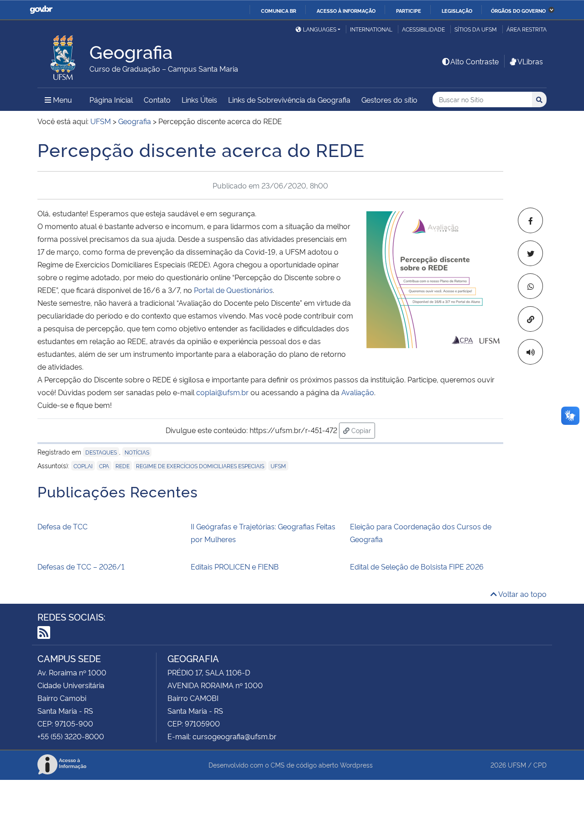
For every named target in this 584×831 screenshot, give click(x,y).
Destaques (101, 452)
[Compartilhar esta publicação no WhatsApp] (530, 286)
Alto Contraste (474, 61)
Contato (157, 99)
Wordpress (356, 764)
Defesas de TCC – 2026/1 (81, 566)
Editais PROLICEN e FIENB (235, 566)
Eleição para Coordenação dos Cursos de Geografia (420, 532)
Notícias (137, 452)
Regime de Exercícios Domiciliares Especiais (200, 466)
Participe (408, 10)
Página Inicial (111, 99)
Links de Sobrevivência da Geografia (289, 99)
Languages (319, 29)
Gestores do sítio (389, 99)
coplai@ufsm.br (222, 392)
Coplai (83, 466)
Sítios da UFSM (475, 29)
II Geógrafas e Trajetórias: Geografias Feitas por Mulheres (263, 532)
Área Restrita (526, 29)
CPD (540, 764)
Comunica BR (278, 10)
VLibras (530, 61)
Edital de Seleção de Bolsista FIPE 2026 (417, 566)
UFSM (278, 466)
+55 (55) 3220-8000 (70, 736)
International (371, 29)
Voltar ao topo (522, 594)
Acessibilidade (423, 29)
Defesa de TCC (62, 526)
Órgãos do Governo (518, 10)
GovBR (41, 9)
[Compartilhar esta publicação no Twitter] (530, 253)
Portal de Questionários (233, 290)
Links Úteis (199, 99)
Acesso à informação (346, 10)
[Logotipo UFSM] (63, 55)
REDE (122, 466)
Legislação (457, 10)
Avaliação (357, 392)
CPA (104, 466)
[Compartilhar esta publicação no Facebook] (530, 220)
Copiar (362, 429)
